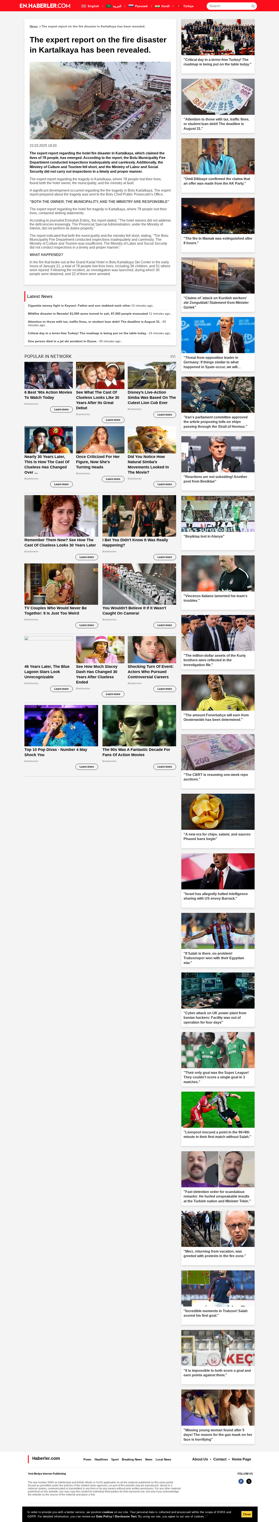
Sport (115, 1459)
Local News (163, 1459)
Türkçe (188, 6)
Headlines (101, 1459)
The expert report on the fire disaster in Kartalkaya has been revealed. (87, 26)
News (148, 1459)
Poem (87, 1459)
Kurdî (165, 6)
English (93, 6)
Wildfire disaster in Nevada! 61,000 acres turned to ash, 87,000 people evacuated (100, 313)
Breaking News (132, 1459)
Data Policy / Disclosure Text (116, 1516)
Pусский (141, 6)
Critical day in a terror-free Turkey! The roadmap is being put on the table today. (100, 333)
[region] (140, 1514)
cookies (107, 1512)
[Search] (253, 6)
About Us (200, 1459)
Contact (219, 1459)
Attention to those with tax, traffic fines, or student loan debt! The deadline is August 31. (97, 323)
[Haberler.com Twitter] (248, 1483)
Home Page (241, 1459)
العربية (116, 6)
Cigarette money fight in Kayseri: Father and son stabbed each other (91, 305)
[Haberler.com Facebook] (241, 1483)
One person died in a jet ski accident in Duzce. (75, 341)
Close (247, 1514)
